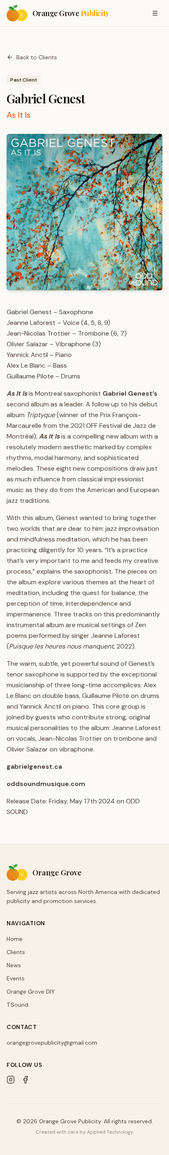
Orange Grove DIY (31, 991)
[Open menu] (155, 13)
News (14, 965)
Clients (16, 952)
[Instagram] (11, 1080)
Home (15, 939)
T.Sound (17, 1004)
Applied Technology (110, 1132)
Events (16, 978)
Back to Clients (36, 57)
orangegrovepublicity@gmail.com (52, 1042)
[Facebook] (25, 1080)
